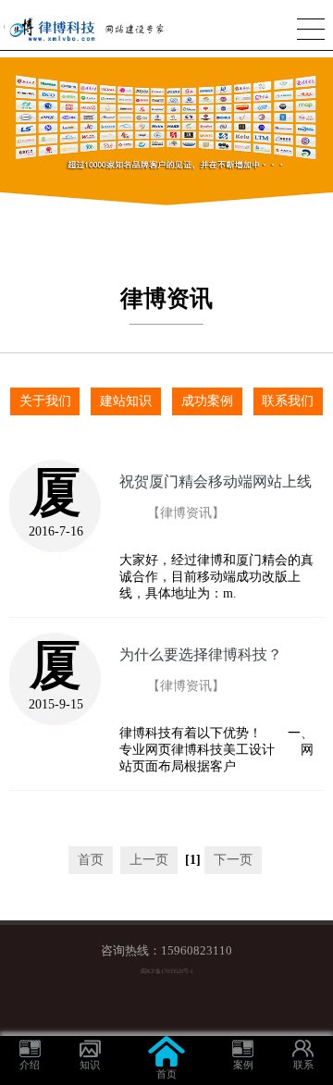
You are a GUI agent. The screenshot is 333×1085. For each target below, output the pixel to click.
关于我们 (45, 401)
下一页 (233, 860)
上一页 (149, 860)
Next (324, 121)
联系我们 (288, 401)
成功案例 (207, 401)
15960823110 (196, 950)
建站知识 (126, 401)
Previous (8, 121)
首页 (91, 860)
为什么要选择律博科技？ (200, 654)
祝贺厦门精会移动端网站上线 (215, 481)
